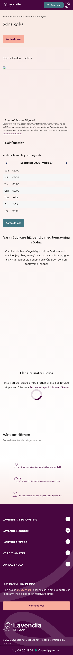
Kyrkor (29, 16)
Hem (5, 16)
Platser (13, 16)
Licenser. (7, 643)
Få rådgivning (54, 5)
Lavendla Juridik (16, 531)
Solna (21, 16)
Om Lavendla (13, 565)
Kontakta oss (13, 39)
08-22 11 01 (25, 650)
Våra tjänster (14, 553)
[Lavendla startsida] (12, 5)
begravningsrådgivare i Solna (49, 387)
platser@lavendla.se (12, 133)
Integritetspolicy (56, 639)
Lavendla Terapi (16, 542)
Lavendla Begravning (20, 520)
